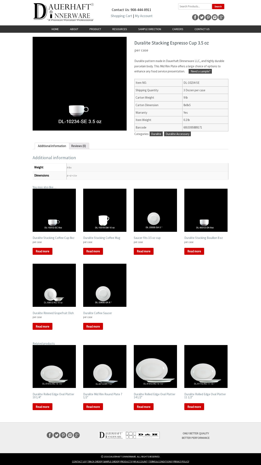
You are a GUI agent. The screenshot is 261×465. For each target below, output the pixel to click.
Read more (42, 251)
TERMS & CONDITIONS (160, 461)
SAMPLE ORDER (111, 461)
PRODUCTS (126, 461)
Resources (119, 29)
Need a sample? (200, 71)
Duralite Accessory (177, 134)
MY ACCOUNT (140, 461)
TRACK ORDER (94, 461)
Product (95, 29)
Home (55, 29)
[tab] (52, 146)
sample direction (149, 29)
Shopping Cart (121, 15)
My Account (144, 15)
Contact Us (202, 29)
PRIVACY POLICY (181, 461)
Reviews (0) (78, 146)
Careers (177, 29)
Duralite (156, 134)
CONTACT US (79, 461)
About (74, 29)
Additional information (52, 146)
